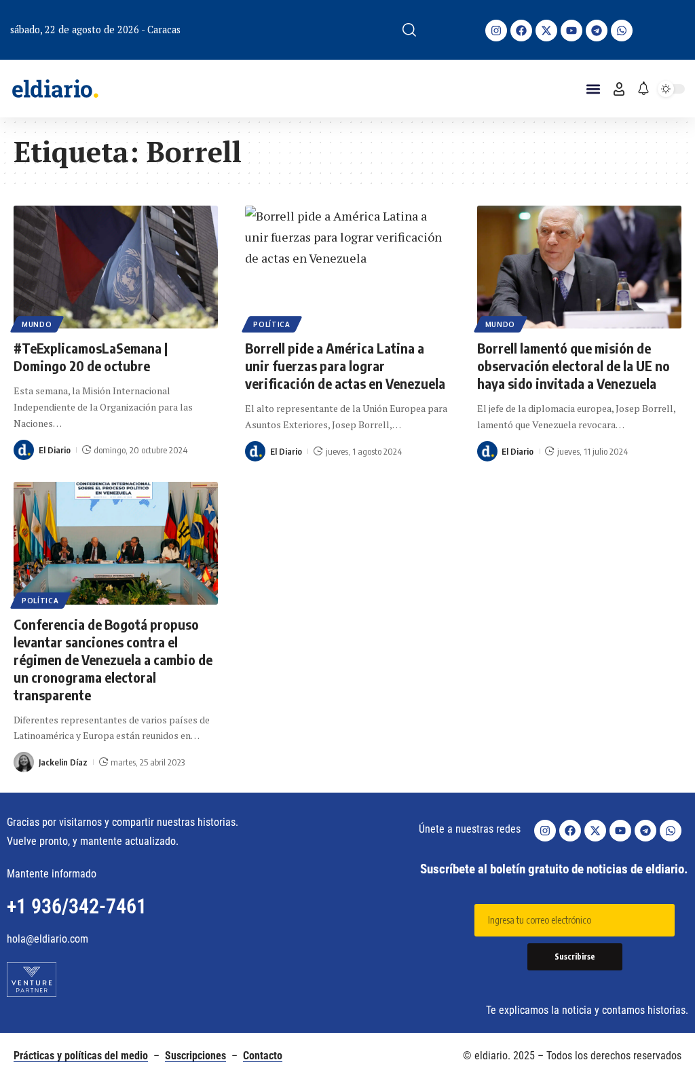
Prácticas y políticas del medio (81, 1055)
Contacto (262, 1055)
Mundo (37, 324)
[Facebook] (521, 30)
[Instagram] (496, 30)
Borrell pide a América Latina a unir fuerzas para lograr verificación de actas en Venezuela (345, 365)
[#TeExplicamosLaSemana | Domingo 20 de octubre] (116, 267)
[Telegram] (596, 30)
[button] (409, 29)
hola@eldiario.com (47, 938)
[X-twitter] (546, 30)
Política (271, 324)
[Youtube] (571, 30)
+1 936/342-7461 (77, 906)
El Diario (55, 449)
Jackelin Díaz (63, 762)
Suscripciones (195, 1055)
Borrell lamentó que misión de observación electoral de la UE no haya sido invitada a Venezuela (573, 365)
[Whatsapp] (622, 30)
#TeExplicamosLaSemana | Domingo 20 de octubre (91, 356)
